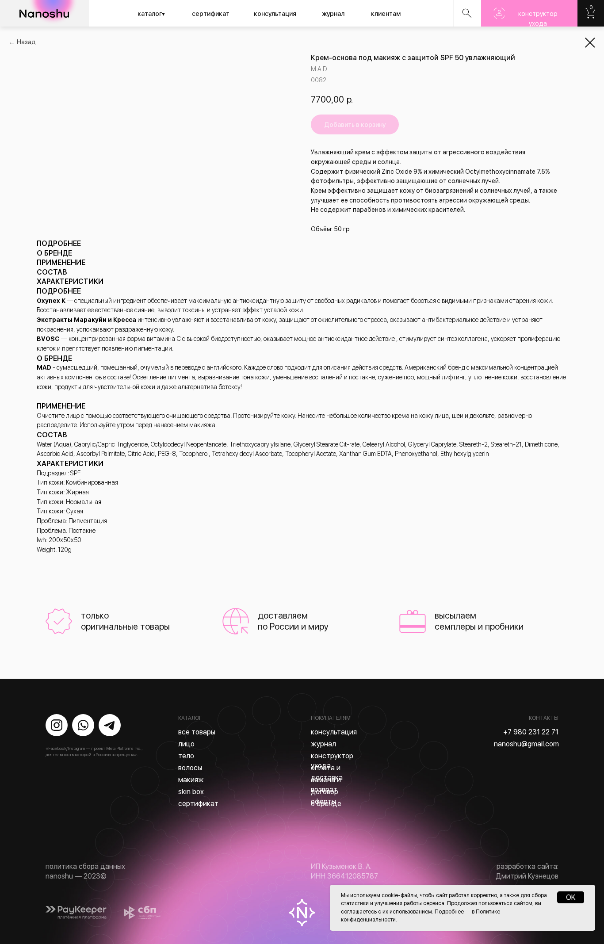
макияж (191, 780)
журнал (333, 13)
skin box (191, 791)
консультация (275, 13)
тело (186, 756)
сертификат (210, 13)
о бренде (326, 803)
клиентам (386, 13)
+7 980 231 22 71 (530, 732)
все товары (196, 732)
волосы (190, 768)
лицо (186, 744)
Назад (26, 42)
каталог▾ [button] (151, 13)
